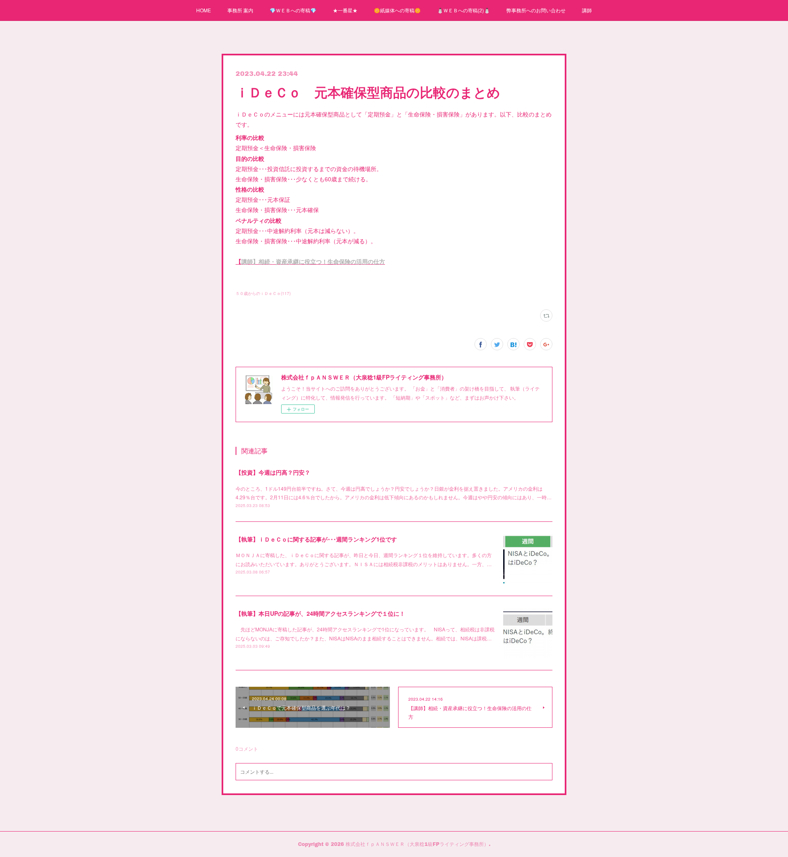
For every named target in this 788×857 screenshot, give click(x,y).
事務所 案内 (240, 10)
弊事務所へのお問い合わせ (536, 10)
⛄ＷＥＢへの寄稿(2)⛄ (463, 10)
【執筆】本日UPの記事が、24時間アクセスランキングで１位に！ (320, 613)
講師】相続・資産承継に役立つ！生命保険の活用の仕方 (313, 261)
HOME (203, 10)
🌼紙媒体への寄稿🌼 (397, 10)
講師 (587, 10)
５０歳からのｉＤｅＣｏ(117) (263, 293)
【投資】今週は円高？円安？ (273, 472)
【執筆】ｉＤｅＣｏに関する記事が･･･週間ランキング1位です (316, 539)
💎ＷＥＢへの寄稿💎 (293, 10)
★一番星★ (345, 10)
